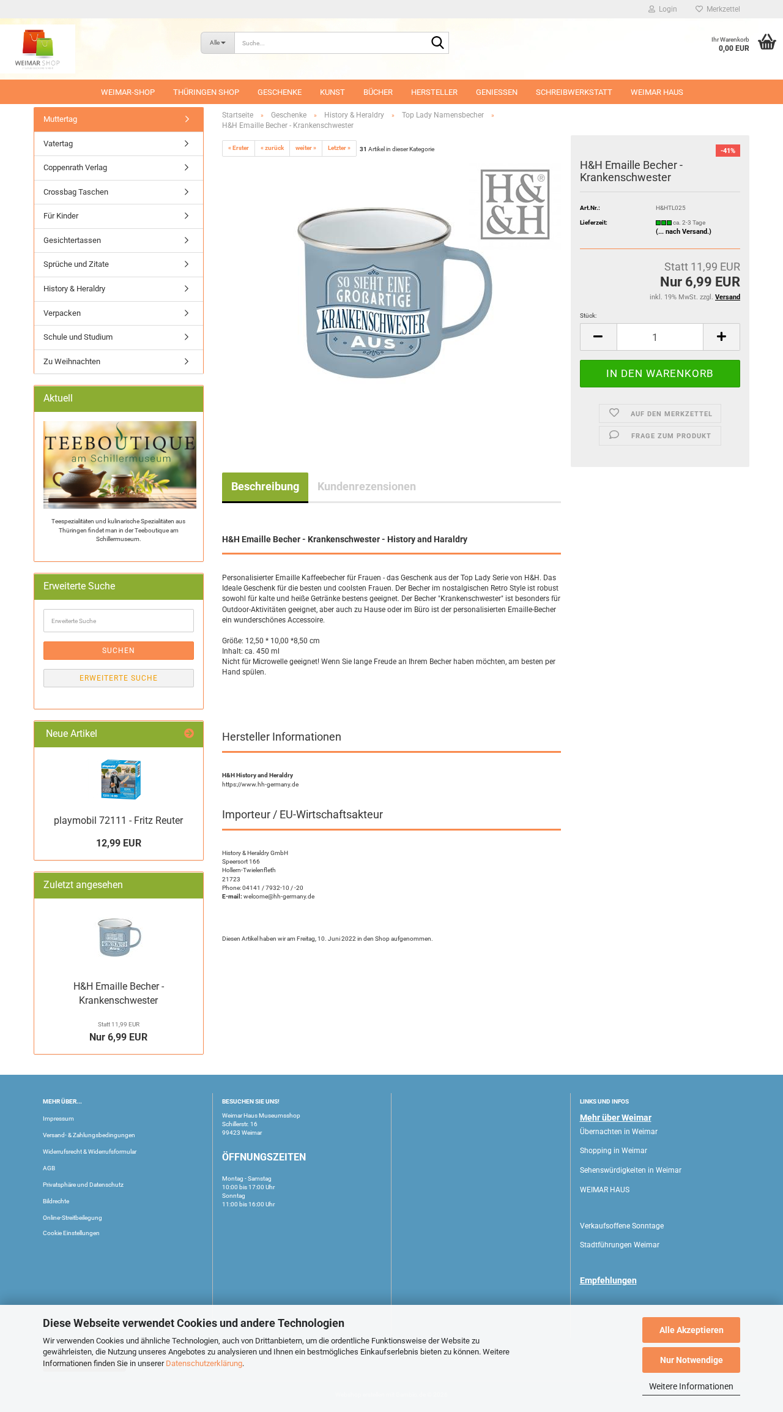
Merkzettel (721, 9)
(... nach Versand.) (683, 232)
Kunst (332, 92)
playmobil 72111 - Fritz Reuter (118, 820)
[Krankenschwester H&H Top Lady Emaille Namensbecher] (391, 296)
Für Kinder (60, 215)
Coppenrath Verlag (75, 167)
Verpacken (62, 313)
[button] (598, 337)
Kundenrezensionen (366, 486)
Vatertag (58, 143)
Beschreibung (265, 486)
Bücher (378, 92)
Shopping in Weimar (613, 1150)
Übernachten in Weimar (619, 1131)
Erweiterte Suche (119, 678)
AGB (49, 1168)
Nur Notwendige (691, 1360)
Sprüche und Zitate (76, 264)
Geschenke (280, 92)
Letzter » (339, 147)
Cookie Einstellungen (71, 1233)
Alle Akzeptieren (691, 1330)
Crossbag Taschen (75, 191)
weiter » (305, 147)
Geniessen (497, 92)
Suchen (118, 650)
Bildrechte (56, 1201)
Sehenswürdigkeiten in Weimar (630, 1170)
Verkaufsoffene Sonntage (622, 1226)
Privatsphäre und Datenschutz (83, 1184)
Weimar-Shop (128, 92)
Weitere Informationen (691, 1386)
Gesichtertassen (72, 240)
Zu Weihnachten (71, 361)
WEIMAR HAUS (657, 92)
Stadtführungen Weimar (619, 1245)
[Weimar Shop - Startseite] (91, 49)
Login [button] (666, 9)
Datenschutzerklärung (204, 1363)
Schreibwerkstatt (574, 92)
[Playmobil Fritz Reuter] (118, 779)
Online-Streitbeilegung (72, 1217)
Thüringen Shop (206, 92)
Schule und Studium (78, 337)
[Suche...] (437, 43)
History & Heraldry (74, 288)
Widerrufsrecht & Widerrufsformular (89, 1151)
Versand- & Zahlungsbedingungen (89, 1135)
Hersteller (434, 92)
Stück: (588, 315)
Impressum (58, 1118)
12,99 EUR (118, 843)
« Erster (238, 147)
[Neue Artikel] (189, 734)
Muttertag (60, 119)
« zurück (272, 147)
